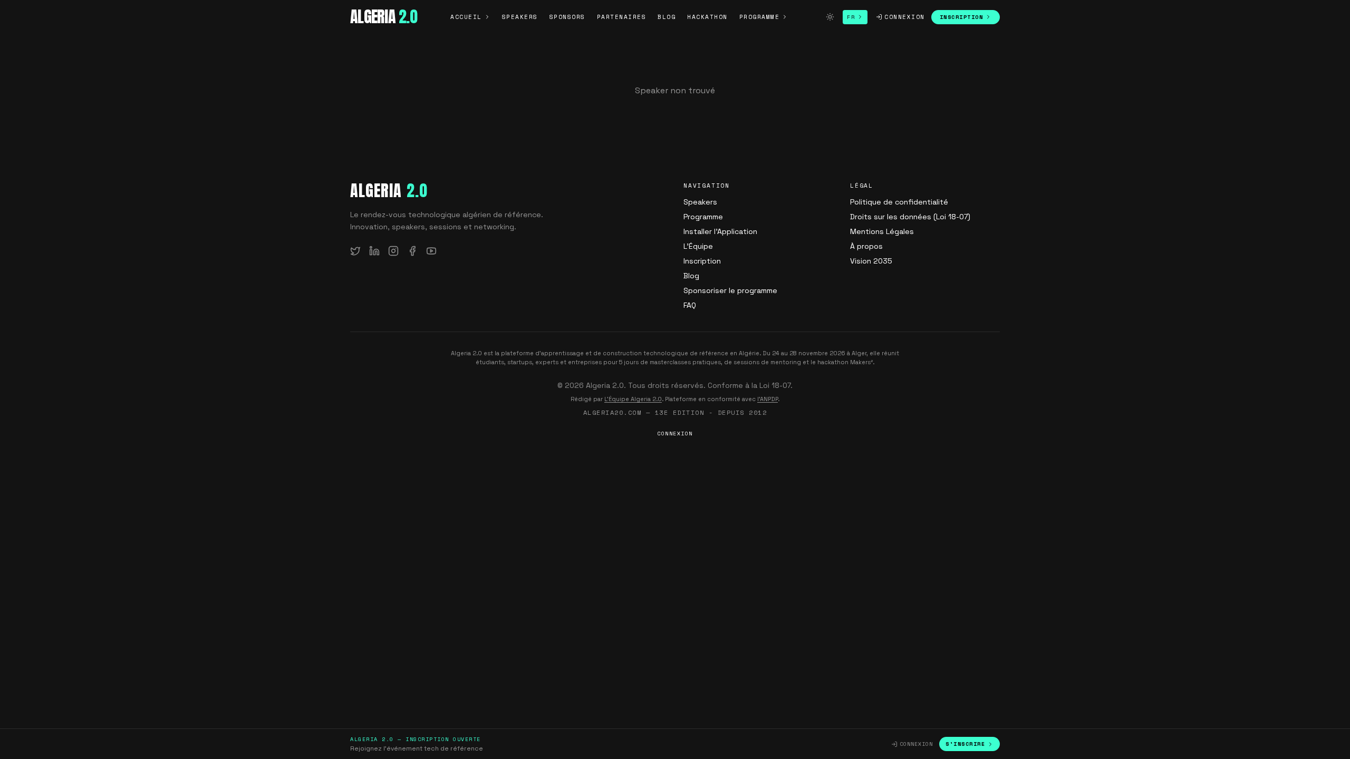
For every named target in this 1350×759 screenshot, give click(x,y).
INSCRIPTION (961, 17)
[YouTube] (431, 251)
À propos (866, 246)
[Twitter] (355, 251)
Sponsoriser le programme (730, 290)
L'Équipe (698, 246)
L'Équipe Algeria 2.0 (633, 399)
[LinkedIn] (374, 251)
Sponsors (567, 17)
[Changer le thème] (830, 16)
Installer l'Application (720, 231)
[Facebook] (412, 251)
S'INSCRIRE (965, 744)
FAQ (689, 305)
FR (851, 17)
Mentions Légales (882, 231)
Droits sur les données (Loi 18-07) (910, 216)
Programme (759, 17)
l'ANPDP (767, 399)
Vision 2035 (871, 261)
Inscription (702, 261)
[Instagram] (393, 251)
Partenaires (622, 17)
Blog (667, 17)
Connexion (904, 17)
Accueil (466, 17)
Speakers (520, 17)
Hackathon (707, 17)
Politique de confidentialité (899, 202)
